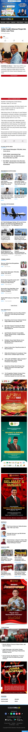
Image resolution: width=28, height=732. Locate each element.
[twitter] (8, 714)
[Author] (1, 37)
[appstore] (9, 719)
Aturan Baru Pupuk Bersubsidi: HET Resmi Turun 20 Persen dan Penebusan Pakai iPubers (20, 184)
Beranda (2, 27)
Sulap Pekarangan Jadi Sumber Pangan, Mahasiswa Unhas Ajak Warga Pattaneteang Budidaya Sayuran (14, 651)
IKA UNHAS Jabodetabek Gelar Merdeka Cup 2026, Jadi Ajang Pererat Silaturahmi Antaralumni (14, 162)
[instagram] (17, 714)
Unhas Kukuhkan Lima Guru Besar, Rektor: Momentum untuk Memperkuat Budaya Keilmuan (15, 314)
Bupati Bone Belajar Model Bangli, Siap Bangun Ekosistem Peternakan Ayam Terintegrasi (14, 367)
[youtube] (19, 714)
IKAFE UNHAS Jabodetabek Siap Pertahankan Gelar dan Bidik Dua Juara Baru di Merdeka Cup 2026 (13, 156)
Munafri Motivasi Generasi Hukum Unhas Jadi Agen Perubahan (14, 645)
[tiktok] (22, 714)
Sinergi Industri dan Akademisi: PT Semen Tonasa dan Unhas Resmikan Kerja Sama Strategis (13, 657)
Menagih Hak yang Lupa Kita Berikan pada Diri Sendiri (16, 534)
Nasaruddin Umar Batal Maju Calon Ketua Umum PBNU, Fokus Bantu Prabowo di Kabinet (7, 197)
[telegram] (14, 714)
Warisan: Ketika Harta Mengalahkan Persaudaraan (10, 264)
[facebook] (6, 714)
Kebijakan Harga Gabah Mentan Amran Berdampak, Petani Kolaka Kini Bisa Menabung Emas (14, 341)
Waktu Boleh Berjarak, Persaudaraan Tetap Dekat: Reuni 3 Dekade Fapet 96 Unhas (15, 353)
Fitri (4, 36)
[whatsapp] (11, 714)
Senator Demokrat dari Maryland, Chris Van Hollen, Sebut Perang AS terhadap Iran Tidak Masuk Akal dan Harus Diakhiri (20, 240)
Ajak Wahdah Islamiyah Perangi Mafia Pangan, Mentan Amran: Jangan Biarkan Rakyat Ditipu (15, 334)
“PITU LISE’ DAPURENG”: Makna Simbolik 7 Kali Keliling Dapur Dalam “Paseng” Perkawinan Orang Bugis (15, 360)
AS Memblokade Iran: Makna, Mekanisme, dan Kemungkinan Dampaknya (7, 252)
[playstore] (18, 719)
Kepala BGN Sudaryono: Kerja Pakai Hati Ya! (21, 196)
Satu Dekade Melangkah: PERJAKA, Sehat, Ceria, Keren (14, 150)
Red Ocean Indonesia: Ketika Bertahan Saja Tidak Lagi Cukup (17, 527)
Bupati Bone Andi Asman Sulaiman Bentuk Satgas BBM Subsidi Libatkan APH (15, 320)
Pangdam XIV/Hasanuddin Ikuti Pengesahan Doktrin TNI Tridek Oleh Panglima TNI (21, 253)
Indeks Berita (14, 305)
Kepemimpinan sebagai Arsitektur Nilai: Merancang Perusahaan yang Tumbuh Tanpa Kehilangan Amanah (17, 541)
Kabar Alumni (8, 27)
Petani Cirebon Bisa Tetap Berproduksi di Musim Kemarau (15, 348)
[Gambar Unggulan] (14, 53)
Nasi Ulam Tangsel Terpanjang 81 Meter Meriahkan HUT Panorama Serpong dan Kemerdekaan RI (15, 327)
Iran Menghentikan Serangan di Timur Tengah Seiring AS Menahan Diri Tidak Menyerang (5, 239)
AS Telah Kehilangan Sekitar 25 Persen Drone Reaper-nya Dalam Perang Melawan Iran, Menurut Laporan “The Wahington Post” (13, 223)
